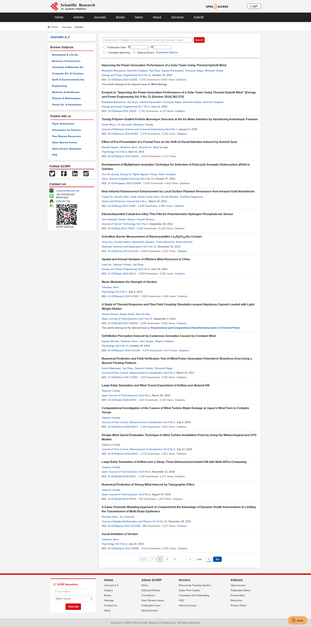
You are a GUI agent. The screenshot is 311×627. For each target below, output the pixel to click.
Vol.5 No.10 (147, 178)
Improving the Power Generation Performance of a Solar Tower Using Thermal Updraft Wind (164, 65)
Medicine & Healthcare (66, 92)
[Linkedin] (75, 173)
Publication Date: (117, 47)
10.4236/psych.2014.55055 (123, 156)
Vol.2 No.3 (142, 223)
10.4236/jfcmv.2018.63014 (123, 453)
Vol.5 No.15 (122, 345)
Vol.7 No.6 (144, 106)
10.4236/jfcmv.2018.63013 (123, 426)
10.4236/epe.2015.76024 (122, 111)
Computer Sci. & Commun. (68, 73)
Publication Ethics (241, 590)
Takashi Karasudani (172, 70)
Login (254, 6)
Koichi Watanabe (111, 368)
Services (177, 17)
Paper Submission (63, 123)
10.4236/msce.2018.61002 (123, 133)
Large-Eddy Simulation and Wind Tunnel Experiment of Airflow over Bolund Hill (155, 385)
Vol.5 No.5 (121, 151)
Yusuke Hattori (122, 241)
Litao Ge (106, 264)
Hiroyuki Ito (145, 147)
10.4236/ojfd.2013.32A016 (123, 323)
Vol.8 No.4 (145, 471)
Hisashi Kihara (110, 314)
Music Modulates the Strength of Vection (129, 281)
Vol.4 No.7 (121, 291)
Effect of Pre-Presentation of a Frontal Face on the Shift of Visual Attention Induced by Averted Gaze (169, 141)
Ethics (144, 585)
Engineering (59, 85)
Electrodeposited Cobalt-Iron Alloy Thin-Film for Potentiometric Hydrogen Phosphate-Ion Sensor (167, 214)
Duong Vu (125, 174)
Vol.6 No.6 (144, 269)
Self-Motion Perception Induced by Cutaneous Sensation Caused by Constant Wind (159, 335)
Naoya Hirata (127, 314)
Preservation (238, 595)
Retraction (236, 600)
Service (184, 580)
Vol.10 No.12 (159, 521)
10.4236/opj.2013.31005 (122, 205)
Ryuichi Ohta (121, 196)
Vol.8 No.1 (145, 395)
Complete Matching (119, 52)
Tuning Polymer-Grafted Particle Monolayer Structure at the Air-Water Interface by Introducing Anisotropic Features (180, 119)
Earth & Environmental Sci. (68, 79)
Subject (108, 590)
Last (199, 559)
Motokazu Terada (143, 124)
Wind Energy (159, 84)
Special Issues (149, 610)
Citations (181, 79)
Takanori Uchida (122, 264)
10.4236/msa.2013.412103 (123, 251)
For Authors (148, 595)
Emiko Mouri (109, 124)
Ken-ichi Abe (143, 314)
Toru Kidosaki (109, 219)
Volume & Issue (187, 605)
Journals (100, 17)
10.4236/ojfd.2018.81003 (122, 399)
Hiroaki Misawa (169, 196)
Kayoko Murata (110, 341)
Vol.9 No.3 (145, 494)
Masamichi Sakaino (143, 241)
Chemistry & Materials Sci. (68, 67)
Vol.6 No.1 (171, 129)
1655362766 (63, 201)
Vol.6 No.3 (169, 422)
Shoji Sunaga (160, 147)
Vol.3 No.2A (145, 318)
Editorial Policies (150, 590)
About (157, 17)
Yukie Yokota (137, 196)
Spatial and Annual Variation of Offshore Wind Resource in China (146, 259)
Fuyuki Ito (107, 196)
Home (59, 17)
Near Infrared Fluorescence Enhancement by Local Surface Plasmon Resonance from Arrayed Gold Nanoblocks (178, 191)
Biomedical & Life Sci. (65, 54)
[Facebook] (64, 173)
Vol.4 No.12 (149, 246)
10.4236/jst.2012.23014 (121, 228)
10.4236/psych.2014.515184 (124, 350)
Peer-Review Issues (152, 600)
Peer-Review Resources (66, 136)
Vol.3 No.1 (141, 201)
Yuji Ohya (154, 70)
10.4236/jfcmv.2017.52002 (123, 377)
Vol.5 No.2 (169, 372)
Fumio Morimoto (165, 241)
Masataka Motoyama (114, 70)
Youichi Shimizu (145, 219)
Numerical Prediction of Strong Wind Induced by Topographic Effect (148, 484)
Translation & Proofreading (194, 595)
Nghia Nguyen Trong (144, 174)
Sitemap (109, 600)
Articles (78, 17)
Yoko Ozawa (146, 341)
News (139, 17)
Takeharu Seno (128, 147)
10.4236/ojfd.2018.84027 (122, 476)
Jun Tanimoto (127, 516)
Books (120, 17)
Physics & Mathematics (66, 98)
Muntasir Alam (110, 516)
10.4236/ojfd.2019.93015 (122, 498)
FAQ (54, 154)
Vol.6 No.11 (144, 75)
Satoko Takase (126, 219)
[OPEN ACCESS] (217, 6)
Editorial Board (145, 52)
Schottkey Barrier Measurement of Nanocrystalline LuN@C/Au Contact (152, 236)
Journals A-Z (111, 585)
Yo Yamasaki (124, 124)
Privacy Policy (238, 605)
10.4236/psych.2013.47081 (123, 296)
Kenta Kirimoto (184, 241)
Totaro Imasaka (166, 174)
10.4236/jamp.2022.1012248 (124, 525)
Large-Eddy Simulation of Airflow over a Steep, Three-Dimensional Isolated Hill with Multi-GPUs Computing (174, 461)
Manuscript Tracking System (195, 585)
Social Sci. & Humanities (67, 104)
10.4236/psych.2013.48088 (123, 548)
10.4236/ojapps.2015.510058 (124, 183)
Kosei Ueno (152, 196)
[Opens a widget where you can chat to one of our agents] (297, 620)
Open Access (238, 585)
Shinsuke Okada (214, 70)
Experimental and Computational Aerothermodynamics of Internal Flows (195, 327)
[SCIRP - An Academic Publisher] (72, 6)
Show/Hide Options (167, 52)
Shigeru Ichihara (164, 341)
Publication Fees (150, 605)
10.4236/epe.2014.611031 (123, 79)
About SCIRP (151, 580)
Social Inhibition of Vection (120, 534)
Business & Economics (66, 61)
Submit (198, 17)
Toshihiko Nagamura (191, 196)
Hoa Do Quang (110, 174)
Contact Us (110, 605)
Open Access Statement (66, 148)
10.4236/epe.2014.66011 (122, 273)
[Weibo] (86, 173)
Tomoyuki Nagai (194, 70)
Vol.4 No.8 (121, 543)
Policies (237, 580)
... (182, 559)
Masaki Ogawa (110, 147)
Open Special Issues (64, 142)
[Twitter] (52, 173)
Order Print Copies (189, 590)
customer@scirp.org (67, 190)
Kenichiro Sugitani (137, 70)
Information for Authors (66, 129)
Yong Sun (107, 241)
